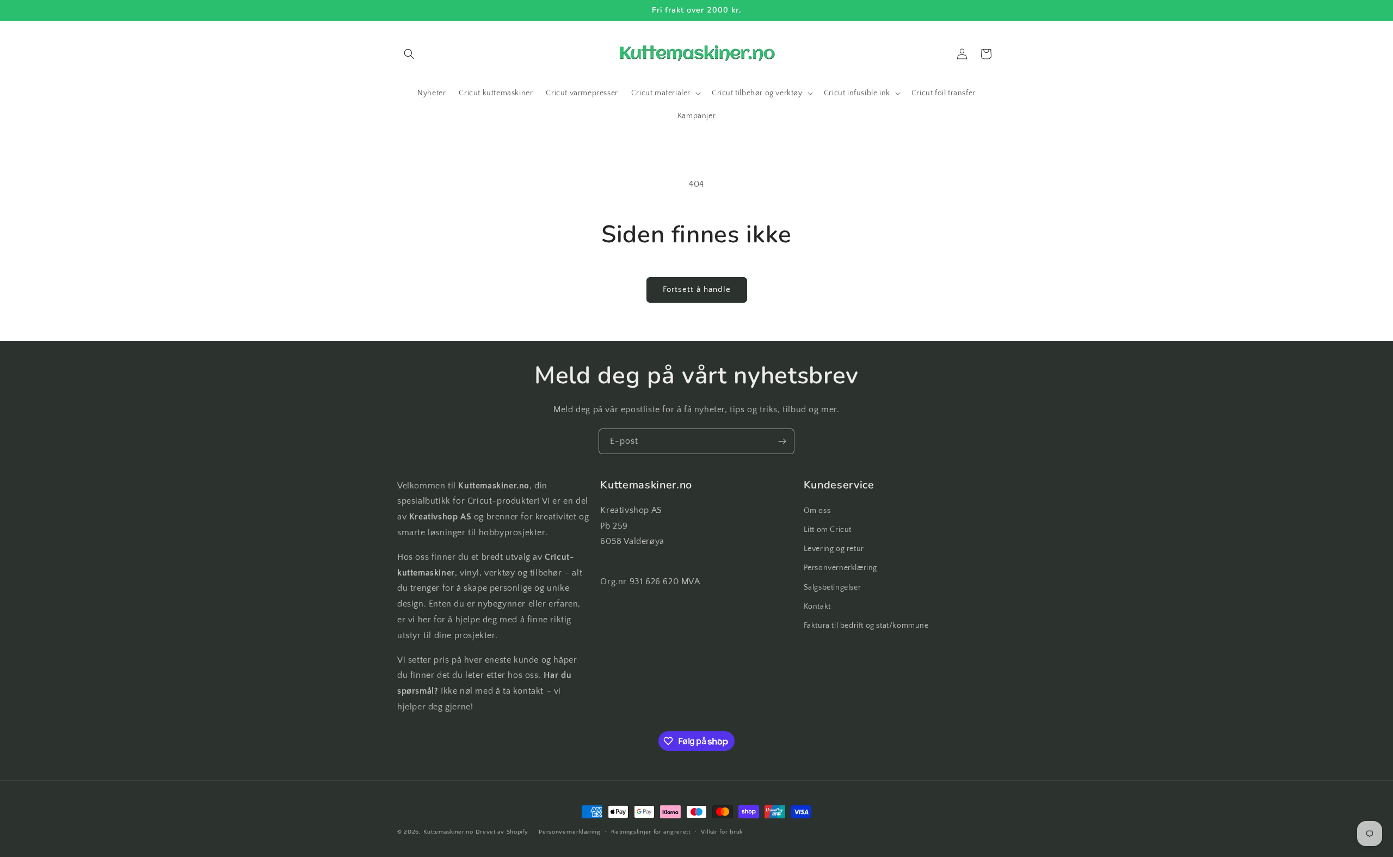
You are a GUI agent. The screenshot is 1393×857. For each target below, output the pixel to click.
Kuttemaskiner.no (448, 832)
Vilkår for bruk (722, 832)
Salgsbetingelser (832, 587)
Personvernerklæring (840, 568)
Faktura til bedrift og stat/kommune (866, 625)
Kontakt (817, 606)
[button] (409, 54)
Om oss (817, 510)
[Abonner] (782, 441)
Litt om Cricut (828, 529)
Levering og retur (834, 548)
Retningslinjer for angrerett (651, 832)
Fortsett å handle (697, 289)
